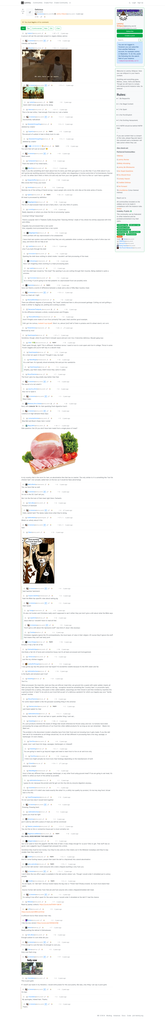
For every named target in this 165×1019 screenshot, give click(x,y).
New (45, 28)
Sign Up (140, 3)
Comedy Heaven (124, 179)
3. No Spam (122, 109)
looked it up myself (45, 323)
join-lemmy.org (137, 1016)
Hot (23, 28)
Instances (116, 1016)
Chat (58, 28)
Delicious (39, 9)
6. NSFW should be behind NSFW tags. (129, 127)
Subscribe (129, 31)
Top (28, 28)
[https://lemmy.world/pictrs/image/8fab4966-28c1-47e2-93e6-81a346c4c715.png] (30, 12)
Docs (123, 1016)
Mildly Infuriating (124, 163)
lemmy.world (39, 12)
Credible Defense (124, 182)
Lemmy (27, 3)
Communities (37, 3)
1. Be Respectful (124, 98)
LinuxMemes (123, 190)
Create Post (48, 3)
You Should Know (124, 175)
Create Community (61, 3)
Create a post (130, 36)
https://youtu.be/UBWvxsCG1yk (33, 912)
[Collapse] (22, 33)
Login (134, 3)
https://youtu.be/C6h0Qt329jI (47, 923)
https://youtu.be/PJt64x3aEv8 (50, 904)
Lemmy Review (123, 159)
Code (129, 1016)
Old (51, 28)
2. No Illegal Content (125, 104)
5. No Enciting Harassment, (128, 120)
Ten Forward (122, 186)
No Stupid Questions (125, 171)
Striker (119, 209)
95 (37, 17)
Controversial (37, 28)
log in (34, 22)
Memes (120, 156)
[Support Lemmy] (70, 3)
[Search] (129, 3)
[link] (41, 17)
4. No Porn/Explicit (125, 115)
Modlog (120, 236)
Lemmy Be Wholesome (126, 167)
